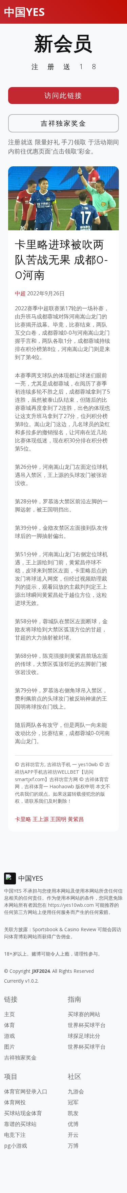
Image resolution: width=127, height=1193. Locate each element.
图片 (9, 1046)
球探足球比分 (84, 1036)
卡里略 (23, 819)
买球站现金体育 (23, 1113)
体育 (9, 1025)
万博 (73, 1145)
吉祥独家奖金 (63, 123)
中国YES (24, 11)
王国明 (58, 819)
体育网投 (15, 1102)
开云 (73, 1134)
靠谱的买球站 (20, 1124)
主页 (9, 1014)
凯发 (73, 1113)
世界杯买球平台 (87, 1025)
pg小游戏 (15, 1145)
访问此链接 (63, 95)
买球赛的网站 (84, 1014)
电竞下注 (15, 1134)
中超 (20, 293)
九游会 (76, 1091)
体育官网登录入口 (25, 1091)
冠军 (73, 1102)
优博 (73, 1124)
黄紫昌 (76, 819)
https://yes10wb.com (71, 905)
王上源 (41, 819)
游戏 (9, 1036)
